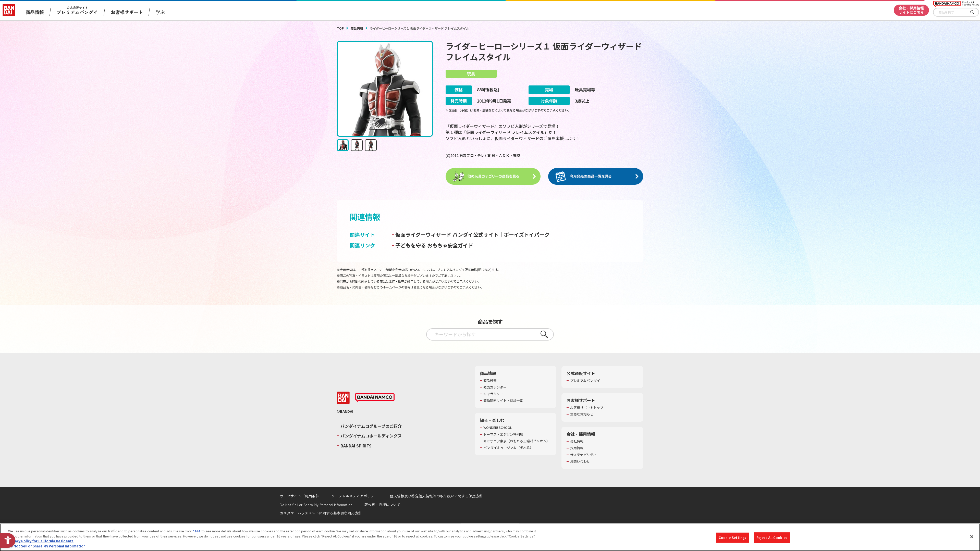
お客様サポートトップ (586, 407)
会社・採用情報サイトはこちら (911, 10)
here (196, 531)
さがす (975, 12)
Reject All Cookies (771, 537)
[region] (490, 537)
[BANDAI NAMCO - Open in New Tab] (375, 398)
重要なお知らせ (581, 414)
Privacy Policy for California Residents (41, 541)
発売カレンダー (495, 387)
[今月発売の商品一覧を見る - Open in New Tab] (595, 176)
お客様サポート (127, 12)
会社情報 (576, 441)
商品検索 (490, 380)
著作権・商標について (382, 504)
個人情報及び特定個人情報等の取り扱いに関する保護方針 (436, 495)
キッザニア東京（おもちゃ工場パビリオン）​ (516, 441)
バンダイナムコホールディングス (371, 436)
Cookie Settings (732, 537)
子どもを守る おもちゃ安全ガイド (434, 245)
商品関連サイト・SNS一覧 (503, 400)
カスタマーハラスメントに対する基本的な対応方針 (321, 513)
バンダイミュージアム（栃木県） (508, 447)
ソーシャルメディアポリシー (354, 495)
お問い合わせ (580, 461)
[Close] (971, 536)
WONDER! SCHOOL (497, 427)
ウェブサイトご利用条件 (299, 495)
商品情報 (357, 28)
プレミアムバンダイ (585, 380)
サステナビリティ (583, 455)
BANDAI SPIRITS (356, 445)
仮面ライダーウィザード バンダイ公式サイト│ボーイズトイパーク (472, 234)
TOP (340, 28)
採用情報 (576, 448)
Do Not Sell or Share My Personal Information (316, 504)
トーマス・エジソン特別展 (503, 434)
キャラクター (493, 394)
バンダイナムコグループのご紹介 (371, 426)
